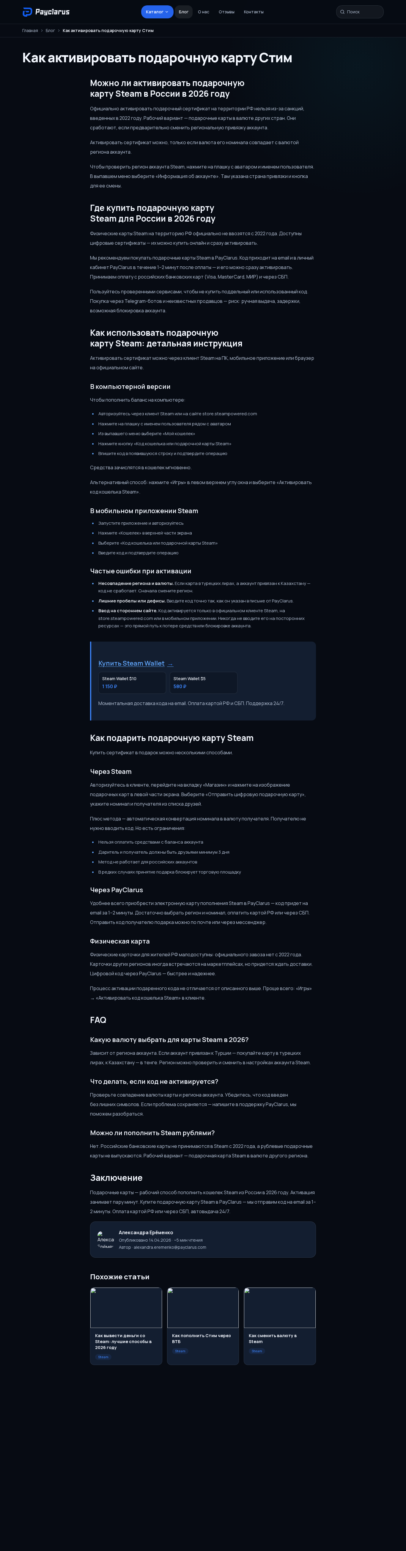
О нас (203, 12)
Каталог (154, 12)
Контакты (254, 12)
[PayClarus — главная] (47, 12)
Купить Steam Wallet (136, 663)
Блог (183, 12)
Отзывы (227, 12)
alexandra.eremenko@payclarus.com (170, 1247)
